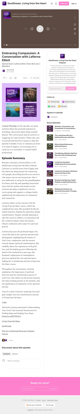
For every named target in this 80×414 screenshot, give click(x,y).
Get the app (50, 405)
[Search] (52, 3)
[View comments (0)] (74, 24)
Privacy (38, 400)
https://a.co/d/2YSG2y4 (11, 316)
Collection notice (52, 400)
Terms (44, 400)
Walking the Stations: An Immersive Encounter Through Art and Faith (65, 190)
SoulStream (10, 70)
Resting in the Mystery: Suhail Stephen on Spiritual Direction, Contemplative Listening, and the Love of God (65, 181)
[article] (62, 128)
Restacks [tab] (15, 354)
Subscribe (64, 3)
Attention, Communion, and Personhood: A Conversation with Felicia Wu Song (65, 127)
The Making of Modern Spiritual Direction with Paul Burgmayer (66, 154)
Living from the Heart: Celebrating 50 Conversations (65, 163)
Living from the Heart (11, 321)
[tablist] (10, 354)
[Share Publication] (56, 3)
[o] (50, 128)
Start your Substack (35, 405)
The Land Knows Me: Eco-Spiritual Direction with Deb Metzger (64, 136)
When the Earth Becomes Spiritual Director (63, 145)
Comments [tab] (6, 354)
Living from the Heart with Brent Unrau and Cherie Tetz (66, 172)
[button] (26, 29)
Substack (30, 410)
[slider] (39, 45)
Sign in (73, 3)
